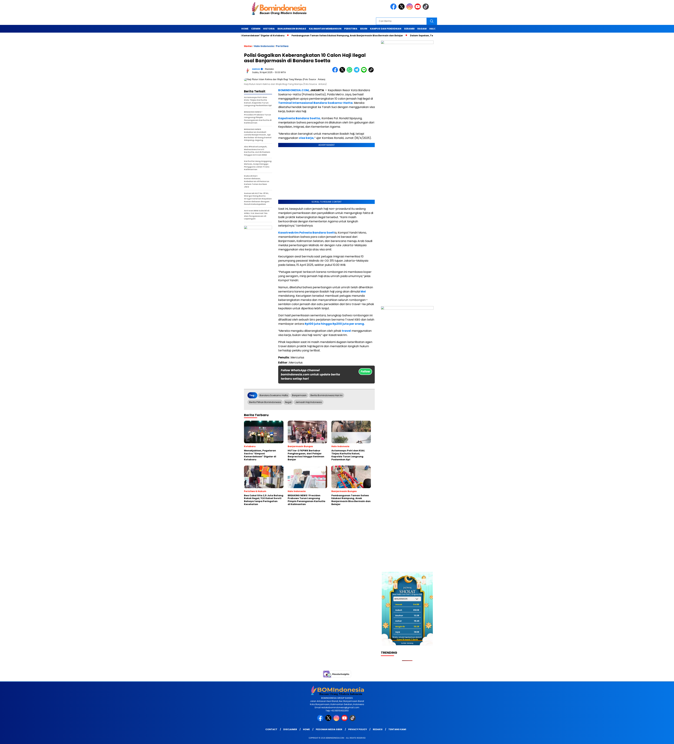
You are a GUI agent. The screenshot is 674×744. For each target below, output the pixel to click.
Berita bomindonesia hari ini (326, 395)
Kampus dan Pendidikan (385, 28)
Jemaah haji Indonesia (308, 402)
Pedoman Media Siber (329, 729)
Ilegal (288, 402)
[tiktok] (426, 9)
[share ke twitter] (343, 71)
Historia (269, 28)
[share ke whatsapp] (350, 71)
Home (244, 28)
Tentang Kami (397, 729)
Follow (365, 371)
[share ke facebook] (335, 71)
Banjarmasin (299, 395)
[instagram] (410, 9)
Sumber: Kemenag (407, 643)
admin (256, 69)
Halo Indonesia (264, 46)
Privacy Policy (357, 729)
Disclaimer (290, 729)
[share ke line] (364, 71)
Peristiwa (350, 28)
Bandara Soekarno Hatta (274, 395)
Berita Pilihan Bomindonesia (265, 402)
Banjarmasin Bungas (291, 28)
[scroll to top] (651, 738)
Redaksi (377, 729)
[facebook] (394, 9)
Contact (271, 729)
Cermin (255, 28)
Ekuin (363, 28)
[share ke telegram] (357, 71)
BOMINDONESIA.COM (293, 90)
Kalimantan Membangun (325, 28)
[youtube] (418, 9)
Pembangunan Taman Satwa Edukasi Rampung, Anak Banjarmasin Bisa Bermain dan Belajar (333, 35)
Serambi (409, 28)
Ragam (422, 28)
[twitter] (402, 9)
